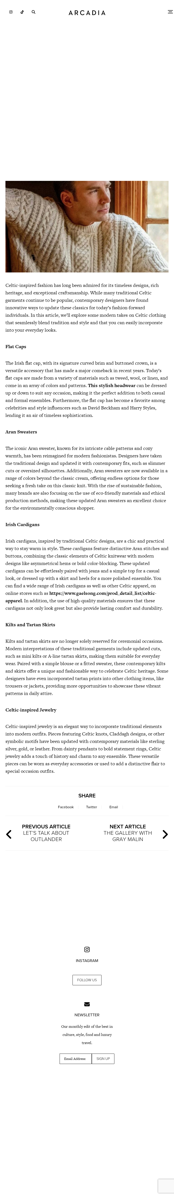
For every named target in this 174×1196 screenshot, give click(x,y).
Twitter (91, 807)
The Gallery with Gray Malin (128, 833)
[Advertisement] (87, 138)
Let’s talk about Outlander (46, 833)
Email (113, 807)
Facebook (66, 807)
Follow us (87, 980)
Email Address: (75, 1059)
